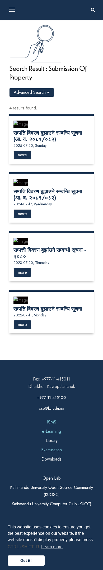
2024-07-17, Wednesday (32, 204)
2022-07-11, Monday (29, 315)
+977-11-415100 (51, 397)
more (22, 155)
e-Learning (51, 431)
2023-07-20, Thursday (31, 262)
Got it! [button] (26, 560)
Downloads (51, 459)
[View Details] (20, 124)
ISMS (51, 422)
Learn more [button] (52, 547)
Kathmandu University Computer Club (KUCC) (51, 504)
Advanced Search (30, 92)
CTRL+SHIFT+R (24, 547)
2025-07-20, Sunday (29, 145)
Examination (51, 450)
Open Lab (52, 478)
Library (52, 441)
